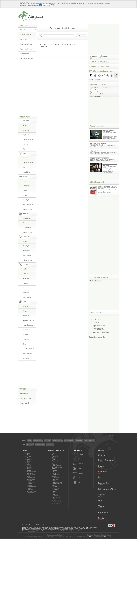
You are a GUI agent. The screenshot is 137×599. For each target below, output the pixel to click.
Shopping (26, 311)
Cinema (29, 456)
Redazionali (24, 54)
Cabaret (29, 461)
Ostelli (25, 190)
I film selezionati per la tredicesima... (99, 157)
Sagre (28, 453)
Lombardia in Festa (107, 484)
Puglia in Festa (107, 467)
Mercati (29, 470)
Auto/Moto (26, 315)
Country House (28, 139)
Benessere (26, 250)
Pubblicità (103, 535)
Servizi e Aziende (28, 349)
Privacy (109, 535)
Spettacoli (26, 292)
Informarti (81, 478)
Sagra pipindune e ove (97, 92)
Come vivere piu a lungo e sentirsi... (107, 186)
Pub (24, 149)
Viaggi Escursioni (28, 325)
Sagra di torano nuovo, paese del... (101, 88)
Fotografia (26, 339)
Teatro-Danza (31, 474)
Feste (28, 458)
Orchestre (26, 306)
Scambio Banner (26, 398)
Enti (24, 288)
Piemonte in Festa (107, 473)
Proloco (25, 283)
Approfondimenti (26, 49)
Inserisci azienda (26, 44)
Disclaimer (97, 535)
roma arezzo (97, 319)
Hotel (24, 181)
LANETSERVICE (107, 536)
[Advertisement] (104, 36)
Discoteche (26, 223)
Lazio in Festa (107, 478)
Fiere (28, 462)
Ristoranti (26, 130)
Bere (79, 459)
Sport (24, 344)
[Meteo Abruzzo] (95, 281)
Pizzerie (25, 144)
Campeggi (26, 185)
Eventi (22, 29)
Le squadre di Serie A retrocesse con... (108, 131)
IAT (53, 462)
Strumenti (26, 358)
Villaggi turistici (27, 209)
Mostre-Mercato (31, 491)
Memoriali (30, 489)
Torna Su (112, 435)
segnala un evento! (77, 529)
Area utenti (24, 39)
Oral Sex (96, 322)
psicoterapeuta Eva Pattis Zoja (98, 143)
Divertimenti (27, 227)
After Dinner (27, 172)
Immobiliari (26, 334)
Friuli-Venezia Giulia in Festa (107, 490)
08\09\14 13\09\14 (99, 329)
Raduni (29, 488)
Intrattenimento (31, 471)
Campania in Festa (107, 513)
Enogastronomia (31, 486)
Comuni (25, 274)
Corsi (28, 476)
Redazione (24, 393)
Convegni (29, 480)
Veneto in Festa (107, 496)
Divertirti (80, 468)
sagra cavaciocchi (99, 326)
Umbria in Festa (107, 501)
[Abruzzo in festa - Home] (31, 16)
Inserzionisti (24, 403)
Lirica (28, 464)
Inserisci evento (25, 34)
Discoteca (30, 473)
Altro (79, 482)
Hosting (89, 536)
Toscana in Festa (107, 507)
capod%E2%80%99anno (101, 332)
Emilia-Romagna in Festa (107, 461)
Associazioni (27, 278)
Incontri (29, 468)
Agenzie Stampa (28, 320)
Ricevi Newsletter (26, 58)
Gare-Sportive (31, 477)
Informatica (26, 330)
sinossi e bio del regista (96, 150)
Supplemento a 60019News (54, 535)
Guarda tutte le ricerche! (97, 337)
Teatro (29, 455)
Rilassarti (81, 473)
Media (25, 269)
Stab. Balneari (27, 255)
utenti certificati (31, 531)
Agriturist (26, 135)
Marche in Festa (107, 456)
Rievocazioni (30, 492)
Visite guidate (27, 297)
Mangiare (80, 454)
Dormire (80, 463)
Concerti (29, 467)
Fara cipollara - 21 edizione (98, 94)
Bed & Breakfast (28, 204)
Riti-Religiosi (30, 482)
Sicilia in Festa (107, 519)
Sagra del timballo (95, 96)
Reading (29, 483)
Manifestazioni (31, 479)
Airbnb (25, 125)
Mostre (29, 465)
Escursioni (30, 485)
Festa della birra (95, 90)
